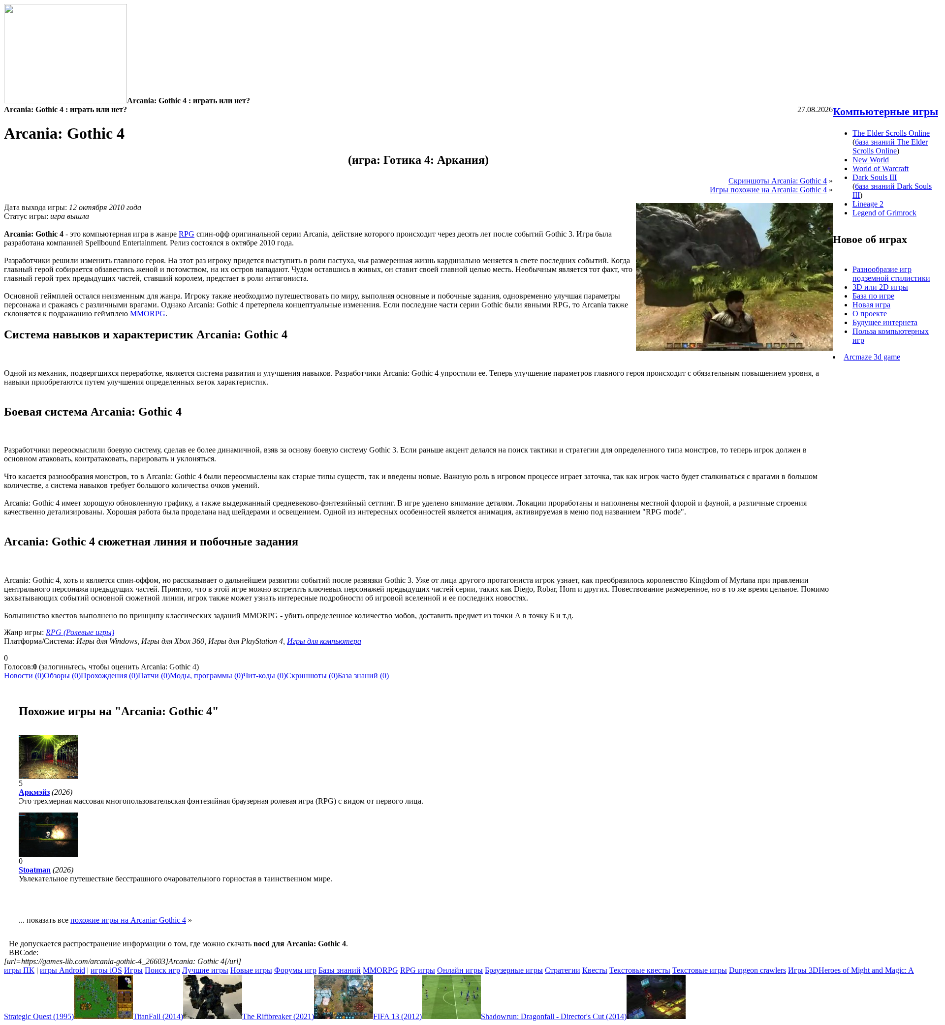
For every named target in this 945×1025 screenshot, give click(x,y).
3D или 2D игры (880, 287)
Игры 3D (803, 970)
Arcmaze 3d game (872, 357)
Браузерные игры (514, 970)
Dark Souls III (874, 177)
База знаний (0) (363, 675)
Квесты (594, 970)
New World (870, 159)
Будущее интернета (884, 322)
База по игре (873, 296)
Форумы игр (295, 970)
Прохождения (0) (109, 675)
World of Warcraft (880, 168)
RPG (186, 234)
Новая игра (871, 305)
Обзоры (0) (62, 675)
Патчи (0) (154, 675)
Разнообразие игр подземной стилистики (891, 273)
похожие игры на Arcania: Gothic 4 (128, 920)
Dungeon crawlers (757, 970)
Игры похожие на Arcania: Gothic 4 (768, 189)
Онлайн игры (460, 970)
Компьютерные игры (885, 111)
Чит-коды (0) (264, 675)
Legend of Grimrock (884, 213)
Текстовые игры (699, 970)
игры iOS (106, 970)
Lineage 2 (867, 204)
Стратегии (562, 970)
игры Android (62, 970)
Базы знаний (339, 970)
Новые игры (251, 970)
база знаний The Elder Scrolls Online (890, 146)
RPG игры (417, 970)
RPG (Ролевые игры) (80, 632)
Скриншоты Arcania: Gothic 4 (777, 181)
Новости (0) (24, 675)
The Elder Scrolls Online (891, 133)
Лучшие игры (205, 970)
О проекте (869, 313)
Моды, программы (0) (206, 675)
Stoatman (35, 870)
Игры (133, 970)
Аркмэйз (34, 792)
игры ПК (19, 970)
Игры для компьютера (324, 641)
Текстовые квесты (639, 970)
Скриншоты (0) (312, 675)
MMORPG (147, 313)
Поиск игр (162, 970)
